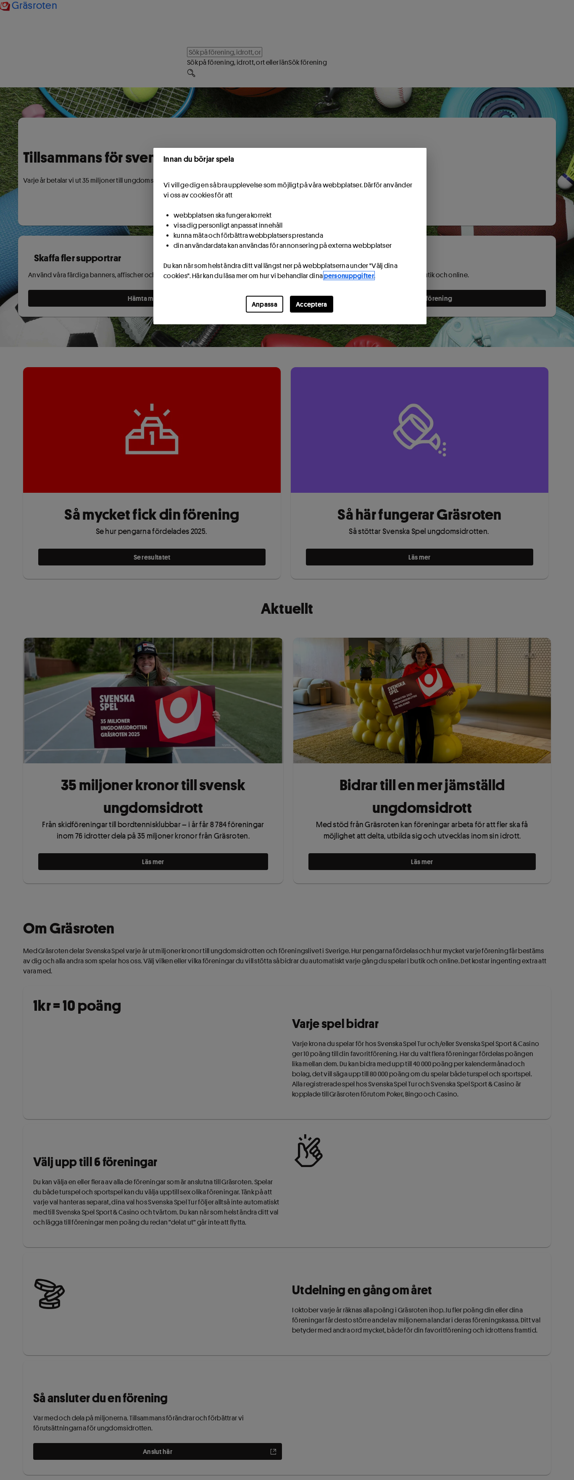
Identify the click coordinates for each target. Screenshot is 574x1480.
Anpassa (264, 304)
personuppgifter (349, 275)
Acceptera (311, 304)
